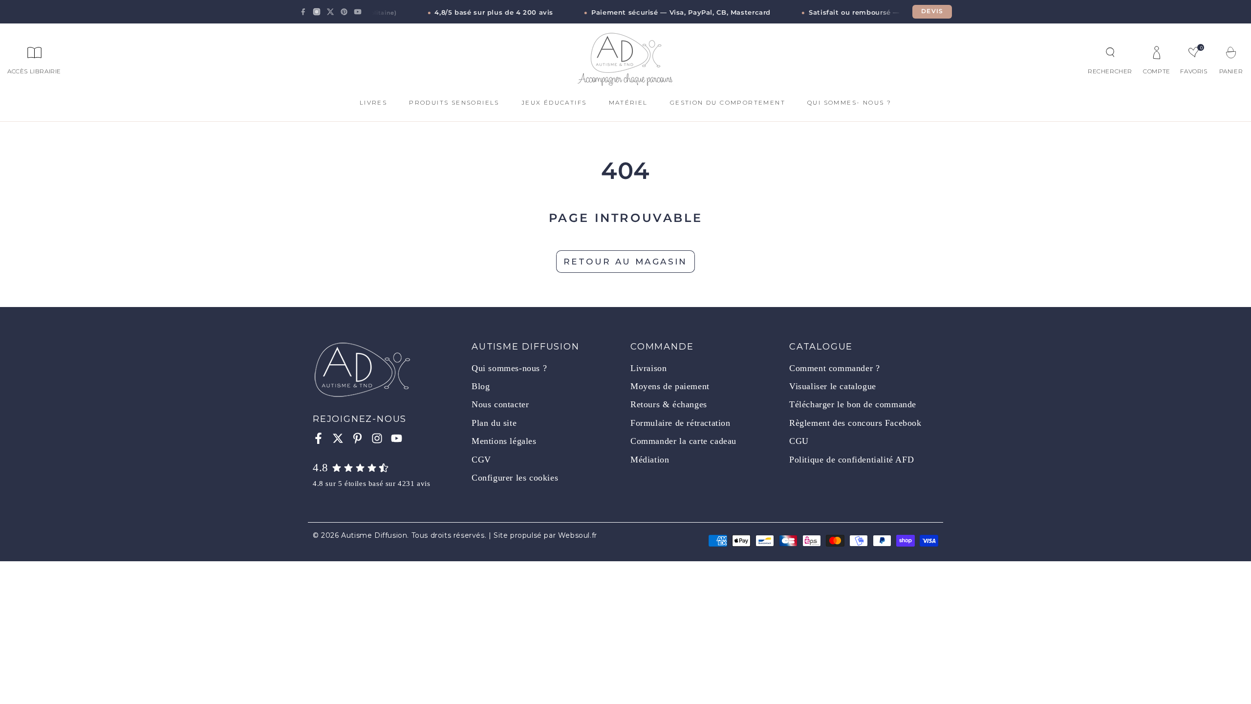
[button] (1110, 52)
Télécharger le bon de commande (852, 404)
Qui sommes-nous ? (509, 368)
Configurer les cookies (515, 478)
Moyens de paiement (670, 386)
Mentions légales (504, 441)
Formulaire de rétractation (680, 423)
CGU (799, 441)
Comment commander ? (834, 368)
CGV (481, 459)
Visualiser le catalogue (832, 386)
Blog (481, 386)
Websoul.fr (577, 535)
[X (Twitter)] (330, 12)
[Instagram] (317, 12)
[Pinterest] (344, 12)
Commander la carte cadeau (683, 441)
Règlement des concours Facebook (855, 423)
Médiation (649, 459)
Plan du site (494, 423)
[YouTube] (358, 12)
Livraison (648, 368)
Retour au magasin (625, 261)
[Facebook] (303, 12)
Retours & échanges (668, 404)
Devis (932, 11)
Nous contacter (500, 404)
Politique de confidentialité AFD (851, 459)
